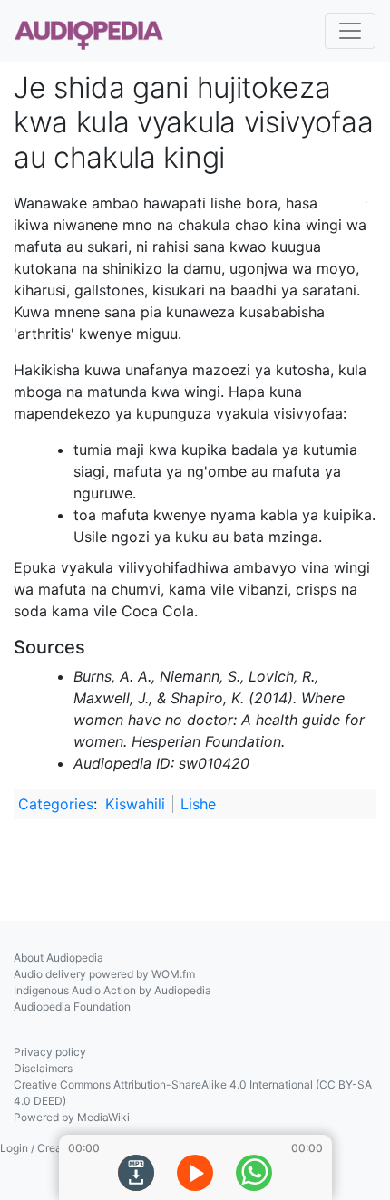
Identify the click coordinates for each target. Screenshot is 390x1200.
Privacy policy (50, 1052)
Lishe (198, 804)
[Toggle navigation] (350, 31)
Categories (55, 804)
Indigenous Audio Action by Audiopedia (112, 990)
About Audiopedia (58, 957)
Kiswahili (135, 804)
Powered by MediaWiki (72, 1117)
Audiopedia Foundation (72, 1006)
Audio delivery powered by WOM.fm (104, 974)
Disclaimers (43, 1068)
